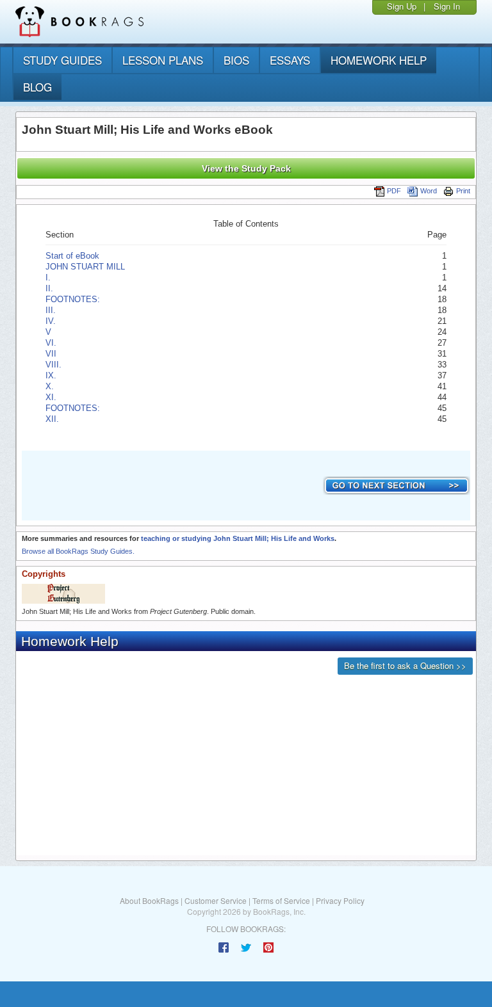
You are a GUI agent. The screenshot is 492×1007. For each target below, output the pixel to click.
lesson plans (162, 60)
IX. (50, 375)
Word (428, 191)
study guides (62, 60)
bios (236, 60)
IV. (50, 321)
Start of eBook (72, 256)
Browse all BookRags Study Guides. (78, 551)
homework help (379, 60)
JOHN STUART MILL (85, 266)
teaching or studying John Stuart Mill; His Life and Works (237, 538)
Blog (37, 87)
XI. (50, 397)
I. (48, 277)
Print (463, 191)
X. (49, 386)
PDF (394, 191)
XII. (52, 419)
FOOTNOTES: (73, 299)
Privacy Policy (340, 900)
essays (290, 60)
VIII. (53, 364)
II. (49, 288)
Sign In (447, 6)
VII (50, 353)
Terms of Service (281, 900)
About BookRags (149, 900)
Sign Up (401, 6)
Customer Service (215, 900)
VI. (50, 343)
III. (50, 310)
